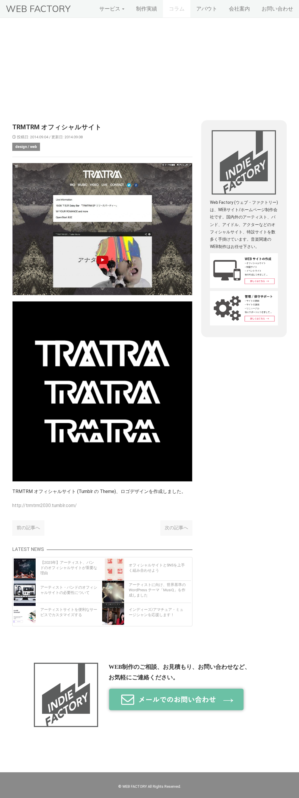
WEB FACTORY (38, 8)
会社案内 (239, 9)
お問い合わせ (277, 9)
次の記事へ (176, 527)
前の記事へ (28, 527)
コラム (177, 9)
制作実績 (146, 9)
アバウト (206, 9)
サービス (110, 9)
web (33, 146)
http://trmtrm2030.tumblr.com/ (44, 505)
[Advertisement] (149, 62)
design (21, 146)
